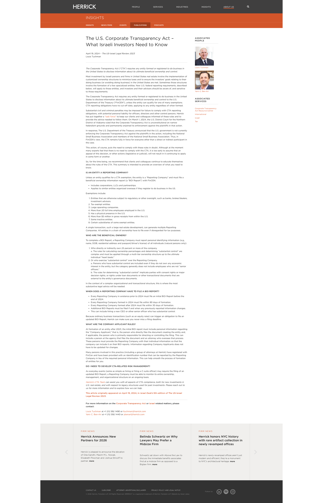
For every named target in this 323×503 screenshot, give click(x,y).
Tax (196, 121)
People (136, 7)
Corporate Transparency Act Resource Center (205, 109)
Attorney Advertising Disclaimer (131, 490)
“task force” (110, 116)
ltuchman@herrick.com (134, 411)
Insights (206, 7)
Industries (182, 7)
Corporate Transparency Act (131, 403)
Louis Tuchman (93, 411)
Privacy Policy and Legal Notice (165, 490)
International (200, 114)
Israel (152, 403)
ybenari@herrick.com (134, 414)
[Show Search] (248, 6)
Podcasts (159, 25)
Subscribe (106, 490)
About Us (228, 7)
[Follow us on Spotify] (227, 493)
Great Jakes (184, 494)
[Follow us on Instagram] (233, 492)
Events (123, 25)
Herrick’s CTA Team (95, 382)
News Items (106, 25)
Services (158, 7)
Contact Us (91, 490)
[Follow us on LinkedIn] (220, 492)
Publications (140, 25)
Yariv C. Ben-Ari (93, 414)
